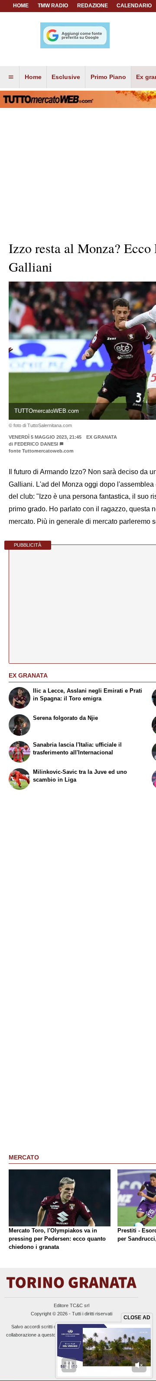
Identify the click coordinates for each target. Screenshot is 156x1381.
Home (21, 5)
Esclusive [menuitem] (66, 76)
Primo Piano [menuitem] (108, 76)
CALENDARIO (134, 5)
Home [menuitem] (33, 76)
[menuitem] (10, 77)
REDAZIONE (92, 5)
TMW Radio (53, 5)
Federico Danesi (36, 444)
